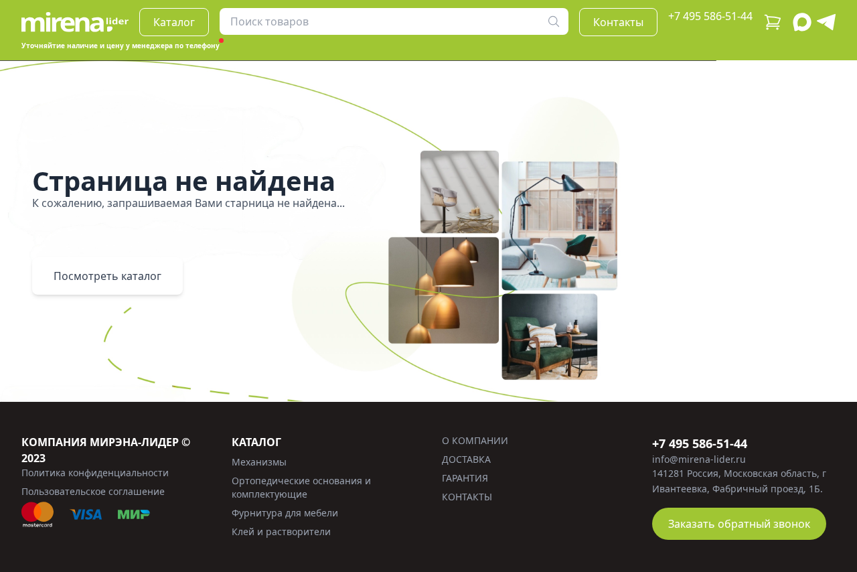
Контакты (618, 22)
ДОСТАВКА (466, 459)
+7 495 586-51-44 (710, 16)
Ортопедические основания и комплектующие (301, 487)
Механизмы (259, 461)
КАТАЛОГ (256, 442)
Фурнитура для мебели (285, 512)
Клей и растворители (281, 531)
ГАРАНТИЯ (465, 478)
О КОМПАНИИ (475, 440)
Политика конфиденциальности (95, 472)
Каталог (174, 22)
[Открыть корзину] (772, 22)
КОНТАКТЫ (467, 496)
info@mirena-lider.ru (699, 459)
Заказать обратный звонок (739, 523)
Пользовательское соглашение (93, 491)
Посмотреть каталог (107, 276)
